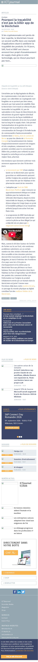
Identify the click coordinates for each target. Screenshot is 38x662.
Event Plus (6, 621)
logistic (13, 298)
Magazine (5, 607)
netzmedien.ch (7, 634)
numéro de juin (29, 286)
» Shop (6, 578)
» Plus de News (30, 359)
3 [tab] (21, 437)
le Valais (16, 136)
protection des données (25, 651)
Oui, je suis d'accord (14, 656)
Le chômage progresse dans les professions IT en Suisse (23, 530)
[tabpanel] (19, 421)
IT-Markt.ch (6, 631)
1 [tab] (17, 437)
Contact (5, 618)
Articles (5, 13)
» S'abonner (8, 573)
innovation (5, 298)
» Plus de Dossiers (28, 444)
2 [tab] (19, 437)
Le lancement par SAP (14, 170)
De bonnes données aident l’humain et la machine (22, 510)
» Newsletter (9, 583)
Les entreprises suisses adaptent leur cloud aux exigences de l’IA (24, 520)
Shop (4, 610)
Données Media (7, 604)
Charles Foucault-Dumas (11, 31)
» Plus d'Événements (27, 409)
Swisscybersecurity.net (10, 637)
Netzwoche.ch (7, 628)
